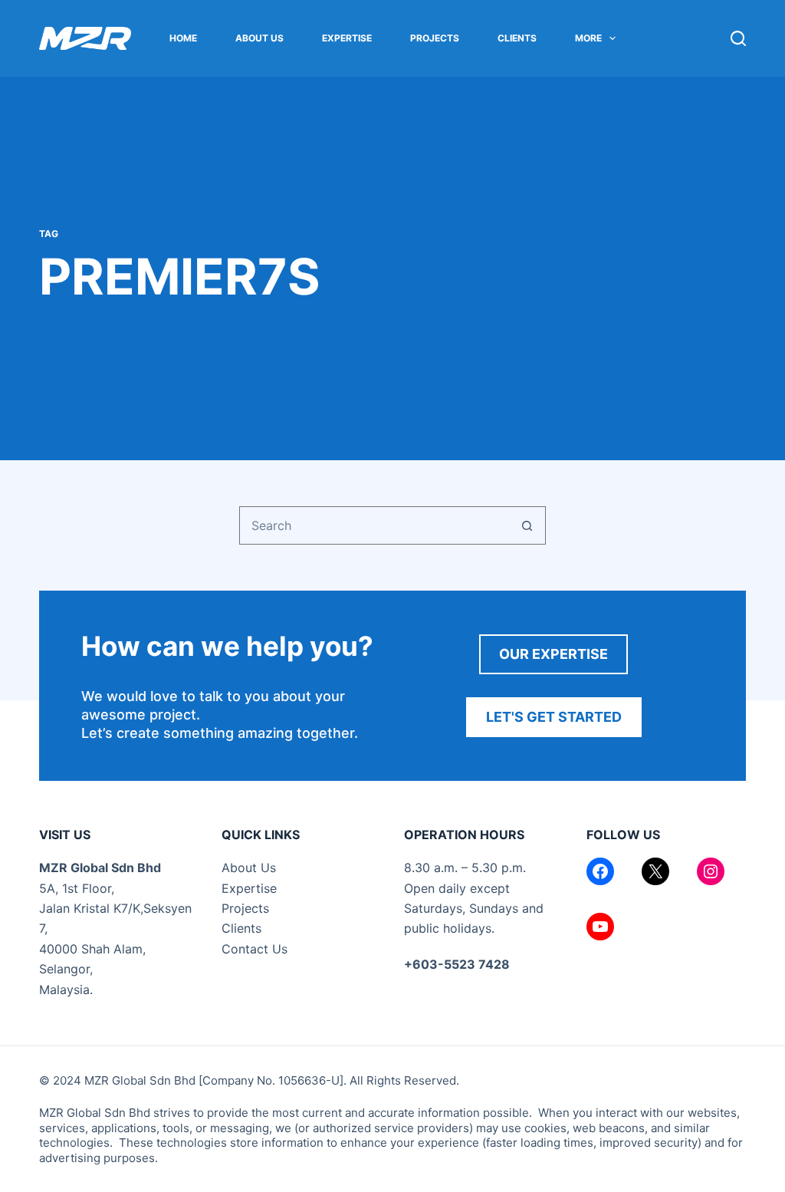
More (588, 38)
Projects (434, 38)
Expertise (347, 38)
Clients (517, 38)
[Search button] (526, 525)
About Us (259, 38)
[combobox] (374, 525)
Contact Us (254, 949)
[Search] (738, 38)
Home (183, 38)
